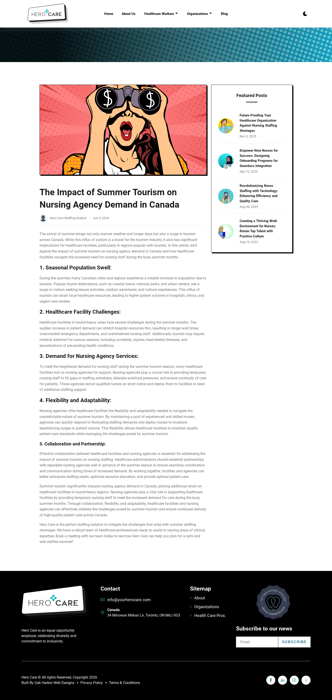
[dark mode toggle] (305, 13)
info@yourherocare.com (129, 599)
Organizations (206, 606)
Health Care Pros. (210, 615)
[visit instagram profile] (294, 680)
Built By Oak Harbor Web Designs (47, 683)
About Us (129, 14)
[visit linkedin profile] (270, 680)
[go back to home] (55, 606)
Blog (224, 14)
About (199, 598)
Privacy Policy (91, 683)
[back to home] (48, 14)
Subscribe (294, 642)
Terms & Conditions (124, 683)
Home (108, 14)
